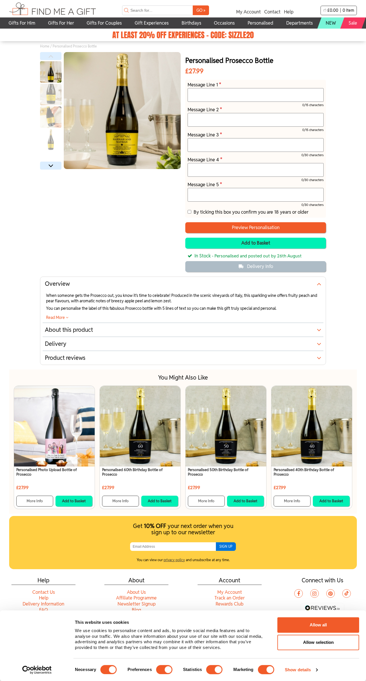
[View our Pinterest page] (330, 593)
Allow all (318, 624)
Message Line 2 (204, 110)
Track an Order (229, 598)
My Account (248, 12)
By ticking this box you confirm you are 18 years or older (250, 212)
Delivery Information (43, 604)
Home (44, 46)
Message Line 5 (204, 185)
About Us (136, 592)
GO (200, 10)
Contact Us (43, 592)
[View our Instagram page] (314, 593)
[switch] (164, 669)
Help (288, 12)
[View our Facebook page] (298, 593)
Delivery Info (260, 266)
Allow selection (318, 642)
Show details (298, 669)
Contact (272, 12)
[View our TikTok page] (346, 593)
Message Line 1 (203, 85)
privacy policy (174, 560)
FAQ (43, 610)
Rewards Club (229, 604)
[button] (50, 56)
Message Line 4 (204, 160)
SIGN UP (225, 546)
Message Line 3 (204, 135)
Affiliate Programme (136, 598)
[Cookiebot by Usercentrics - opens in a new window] (37, 670)
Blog (136, 610)
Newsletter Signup (137, 604)
